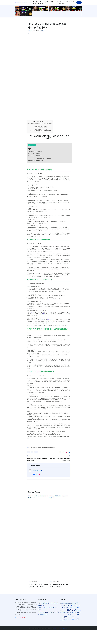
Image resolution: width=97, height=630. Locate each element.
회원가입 (61, 620)
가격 (61, 603)
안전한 (68, 612)
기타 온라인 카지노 (51, 319)
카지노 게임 (75, 617)
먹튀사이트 (75, 605)
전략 (32, 451)
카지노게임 (70, 617)
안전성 (64, 612)
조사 (29, 581)
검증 (63, 603)
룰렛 (72, 605)
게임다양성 (66, 603)
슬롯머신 (69, 610)
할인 (73, 619)
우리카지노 (31, 30)
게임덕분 (42, 30)
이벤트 (69, 614)
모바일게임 (78, 605)
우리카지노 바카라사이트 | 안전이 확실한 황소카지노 (43, 2)
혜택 (78, 619)
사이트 (61, 610)
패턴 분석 (36, 451)
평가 (68, 619)
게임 (51, 581)
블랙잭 (78, 607)
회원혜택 (64, 620)
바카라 (28, 451)
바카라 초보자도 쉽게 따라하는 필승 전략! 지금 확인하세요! (40, 123)
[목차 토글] (50, 122)
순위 (65, 610)
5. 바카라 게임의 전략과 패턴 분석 (41, 132)
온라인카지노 (76, 612)
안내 (61, 612)
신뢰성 (76, 610)
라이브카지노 (63, 605)
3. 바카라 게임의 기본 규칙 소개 (41, 129)
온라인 (70, 612)
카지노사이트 (63, 619)
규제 (73, 603)
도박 (76, 603)
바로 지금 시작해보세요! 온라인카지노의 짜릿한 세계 (59, 585)
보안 (74, 607)
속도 (63, 610)
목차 (41, 125)
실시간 (79, 610)
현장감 (76, 619)
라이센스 (68, 605)
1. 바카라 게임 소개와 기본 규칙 (41, 126)
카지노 (32, 312)
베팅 (72, 607)
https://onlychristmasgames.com (61, 628)
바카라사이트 (68, 607)
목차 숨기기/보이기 (32, 145)
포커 (70, 619)
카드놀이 (61, 617)
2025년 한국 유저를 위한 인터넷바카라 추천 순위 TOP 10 (38, 585)
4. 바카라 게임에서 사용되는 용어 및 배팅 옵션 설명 (41, 130)
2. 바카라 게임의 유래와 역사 (41, 127)
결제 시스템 (70, 603)
